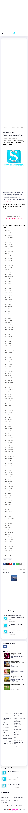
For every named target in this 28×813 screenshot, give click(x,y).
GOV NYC (16, 712)
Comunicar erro (4, 802)
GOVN (4, 721)
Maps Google (16, 715)
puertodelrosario (6, 736)
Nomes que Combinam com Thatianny (16, 631)
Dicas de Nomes (4, 795)
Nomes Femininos (5, 797)
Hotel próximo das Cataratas (7, 714)
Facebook (12, 805)
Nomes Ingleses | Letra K (14, 771)
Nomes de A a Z (17, 795)
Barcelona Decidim (7, 725)
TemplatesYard (14, 809)
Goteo (4, 732)
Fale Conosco (19, 805)
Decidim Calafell (17, 729)
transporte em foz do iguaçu (18, 743)
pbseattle (16, 735)
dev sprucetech (17, 731)
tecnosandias (6, 733)
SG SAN (17, 611)
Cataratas (5, 744)
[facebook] (5, 646)
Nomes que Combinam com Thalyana (16, 625)
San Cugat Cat (6, 727)
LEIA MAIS (17, 658)
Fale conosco (17, 800)
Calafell (4, 729)
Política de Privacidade (6, 800)
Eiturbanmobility (18, 724)
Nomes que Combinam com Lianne (16, 618)
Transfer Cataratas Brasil (19, 718)
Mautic (15, 732)
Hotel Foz (16, 716)
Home (7, 805)
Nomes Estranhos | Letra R (15, 778)
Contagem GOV (17, 723)
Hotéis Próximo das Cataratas (7, 719)
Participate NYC (17, 721)
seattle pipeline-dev (7, 738)
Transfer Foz (17, 726)
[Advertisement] (14, 16)
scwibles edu (6, 740)
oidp (15, 737)
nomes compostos (14, 127)
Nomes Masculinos (18, 797)
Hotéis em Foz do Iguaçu (8, 741)
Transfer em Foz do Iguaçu (18, 745)
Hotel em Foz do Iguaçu (19, 713)
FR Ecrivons (5, 724)
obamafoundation (18, 739)
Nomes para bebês (5, 799)
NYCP (4, 722)
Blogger (16, 720)
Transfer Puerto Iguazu (7, 716)
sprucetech (5, 730)
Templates (14, 810)
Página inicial (6, 127)
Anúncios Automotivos (19, 740)
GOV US (4, 712)
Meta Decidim (6, 735)
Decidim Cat (17, 727)
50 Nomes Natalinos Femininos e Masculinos (17, 662)
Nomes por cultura (18, 799)
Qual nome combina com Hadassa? (14, 785)
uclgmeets (16, 734)
